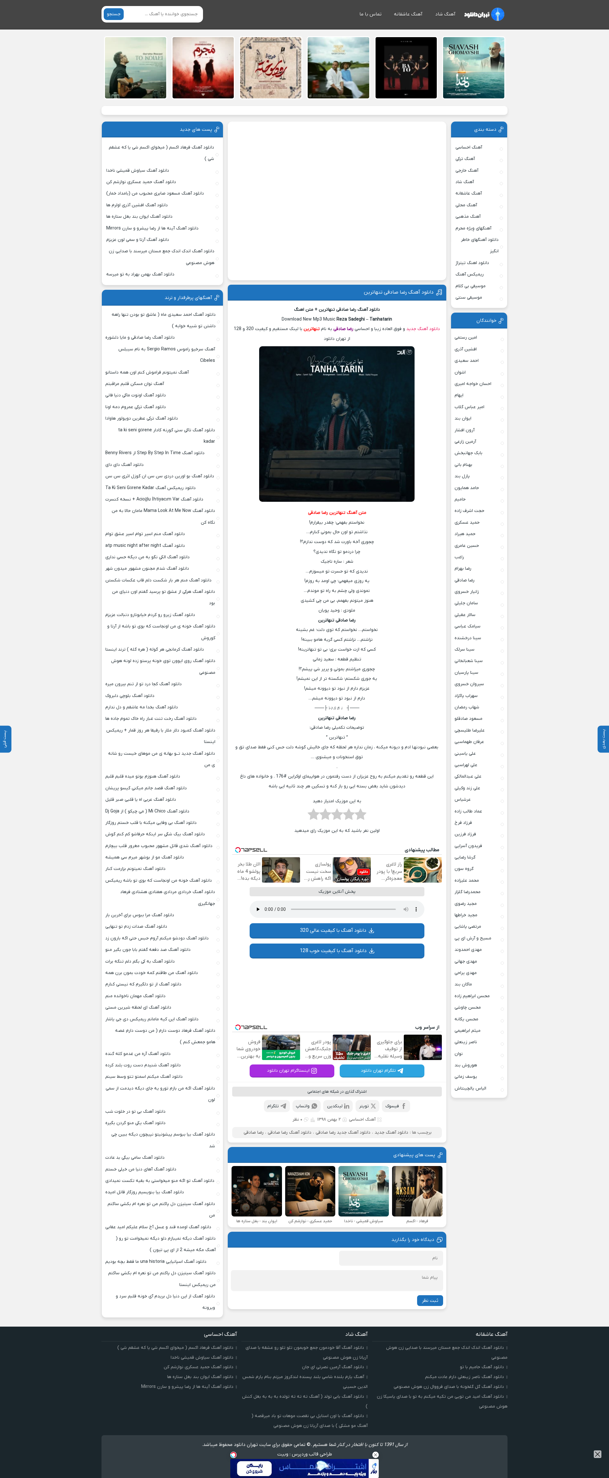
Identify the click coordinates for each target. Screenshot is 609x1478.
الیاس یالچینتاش (470, 1088)
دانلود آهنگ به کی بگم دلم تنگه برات (140, 961)
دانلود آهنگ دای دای (124, 465)
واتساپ (303, 1106)
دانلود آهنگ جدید (423, 329)
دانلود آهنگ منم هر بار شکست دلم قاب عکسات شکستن (158, 580)
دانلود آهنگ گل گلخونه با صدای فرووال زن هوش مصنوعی (449, 1387)
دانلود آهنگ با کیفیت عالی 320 (333, 930)
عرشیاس (463, 800)
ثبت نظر (430, 1300)
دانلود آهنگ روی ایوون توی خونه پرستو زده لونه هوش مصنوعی (163, 666)
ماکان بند (463, 984)
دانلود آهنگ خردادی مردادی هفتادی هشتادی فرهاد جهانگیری (167, 897)
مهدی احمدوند (468, 950)
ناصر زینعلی (466, 1042)
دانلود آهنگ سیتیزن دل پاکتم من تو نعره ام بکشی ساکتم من (161, 1209)
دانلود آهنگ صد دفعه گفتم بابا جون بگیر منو (148, 950)
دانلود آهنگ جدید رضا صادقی (343, 1133)
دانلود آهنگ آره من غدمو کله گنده (138, 1054)
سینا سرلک (465, 649)
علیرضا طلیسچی (470, 730)
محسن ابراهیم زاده (472, 996)
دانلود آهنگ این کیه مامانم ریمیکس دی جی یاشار (152, 1019)
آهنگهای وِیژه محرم (473, 228)
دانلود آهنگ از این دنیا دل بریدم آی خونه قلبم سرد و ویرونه (165, 1302)
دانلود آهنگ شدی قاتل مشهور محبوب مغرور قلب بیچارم (159, 846)
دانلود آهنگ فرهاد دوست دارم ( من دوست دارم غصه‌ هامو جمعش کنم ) (165, 1036)
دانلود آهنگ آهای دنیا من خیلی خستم (140, 1169)
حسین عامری (467, 546)
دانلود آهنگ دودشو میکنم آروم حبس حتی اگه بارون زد (157, 938)
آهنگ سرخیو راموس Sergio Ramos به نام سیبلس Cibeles (166, 355)
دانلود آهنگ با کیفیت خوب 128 (333, 951)
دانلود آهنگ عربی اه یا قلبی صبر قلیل (140, 800)
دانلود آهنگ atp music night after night (145, 546)
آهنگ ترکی (465, 159)
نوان (459, 1054)
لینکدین (335, 1106)
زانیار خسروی (467, 592)
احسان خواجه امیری (473, 384)
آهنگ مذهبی (468, 217)
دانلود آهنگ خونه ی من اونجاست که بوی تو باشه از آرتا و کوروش (161, 632)
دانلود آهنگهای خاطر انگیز (480, 245)
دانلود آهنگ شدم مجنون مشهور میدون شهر (147, 569)
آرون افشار (465, 430)
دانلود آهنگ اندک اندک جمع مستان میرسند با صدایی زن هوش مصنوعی (161, 257)
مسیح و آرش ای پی (473, 938)
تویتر (364, 1106)
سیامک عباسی (468, 626)
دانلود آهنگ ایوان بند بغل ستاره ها (139, 217)
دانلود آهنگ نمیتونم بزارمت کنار (135, 869)
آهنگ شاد (445, 14)
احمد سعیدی (467, 361)
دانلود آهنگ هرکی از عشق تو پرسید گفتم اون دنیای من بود (163, 597)
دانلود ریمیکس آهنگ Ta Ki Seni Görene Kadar (150, 488)
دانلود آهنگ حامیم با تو (482, 1367)
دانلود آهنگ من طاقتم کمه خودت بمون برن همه (151, 973)
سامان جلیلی (466, 603)
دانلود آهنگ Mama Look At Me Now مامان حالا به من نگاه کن (163, 516)
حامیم (460, 499)
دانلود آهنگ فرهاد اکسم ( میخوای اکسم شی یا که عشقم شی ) (161, 153)
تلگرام (273, 1106)
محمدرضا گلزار (468, 892)
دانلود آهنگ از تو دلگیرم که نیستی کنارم (143, 984)
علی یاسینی (465, 754)
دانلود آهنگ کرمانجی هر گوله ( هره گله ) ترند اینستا (154, 649)
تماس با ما (370, 14)
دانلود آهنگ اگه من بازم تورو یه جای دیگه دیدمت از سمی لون (160, 1094)
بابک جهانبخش (468, 453)
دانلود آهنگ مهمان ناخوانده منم (135, 996)
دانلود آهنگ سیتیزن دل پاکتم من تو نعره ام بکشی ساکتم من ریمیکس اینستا (161, 1279)
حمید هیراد (465, 534)
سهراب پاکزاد (466, 696)
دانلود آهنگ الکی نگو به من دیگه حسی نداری (147, 557)
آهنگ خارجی (466, 171)
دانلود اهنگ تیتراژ (472, 263)
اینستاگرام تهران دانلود (288, 1071)
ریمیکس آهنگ (469, 274)
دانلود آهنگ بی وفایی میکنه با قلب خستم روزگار (151, 823)
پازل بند (462, 476)
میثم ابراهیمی (468, 1031)
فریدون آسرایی (468, 846)
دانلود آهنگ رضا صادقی (289, 1133)
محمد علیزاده (467, 881)
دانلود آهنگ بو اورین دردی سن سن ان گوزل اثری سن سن (159, 476)
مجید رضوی (466, 904)
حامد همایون (467, 488)
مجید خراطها (466, 915)
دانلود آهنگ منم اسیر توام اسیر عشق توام (145, 534)
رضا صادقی (254, 1133)
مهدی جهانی (466, 961)
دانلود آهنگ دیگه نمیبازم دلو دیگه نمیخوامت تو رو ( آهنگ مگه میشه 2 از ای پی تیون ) (166, 1244)
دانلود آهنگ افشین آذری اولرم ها (137, 205)
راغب (459, 557)
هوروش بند (466, 1065)
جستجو (114, 14)
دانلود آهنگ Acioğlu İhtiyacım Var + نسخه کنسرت (154, 499)
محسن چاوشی (468, 1007)
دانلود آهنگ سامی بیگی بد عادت (135, 1158)
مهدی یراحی (466, 973)
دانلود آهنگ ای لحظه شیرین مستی (138, 1007)
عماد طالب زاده (468, 811)
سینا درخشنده (468, 638)
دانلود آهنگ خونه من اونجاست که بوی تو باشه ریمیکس (158, 881)
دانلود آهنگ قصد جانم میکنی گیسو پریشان (146, 788)
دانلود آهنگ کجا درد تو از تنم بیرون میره (143, 684)
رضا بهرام (463, 569)
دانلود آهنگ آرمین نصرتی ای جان (333, 1367)
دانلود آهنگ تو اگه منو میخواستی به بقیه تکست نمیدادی (159, 1181)
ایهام (459, 395)
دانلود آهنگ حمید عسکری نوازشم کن (141, 182)
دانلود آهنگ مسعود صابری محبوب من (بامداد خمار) (155, 193)
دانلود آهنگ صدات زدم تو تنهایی (136, 927)
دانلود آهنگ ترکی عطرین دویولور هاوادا (141, 418)
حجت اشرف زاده (469, 511)
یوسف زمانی (466, 1077)
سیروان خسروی (469, 684)
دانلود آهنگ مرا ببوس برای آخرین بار (139, 915)
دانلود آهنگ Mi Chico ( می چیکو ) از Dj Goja (147, 811)
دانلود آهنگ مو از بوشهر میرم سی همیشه (144, 857)
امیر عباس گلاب (469, 407)
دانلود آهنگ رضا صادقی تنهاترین (399, 292)
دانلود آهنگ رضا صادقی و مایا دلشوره (140, 338)
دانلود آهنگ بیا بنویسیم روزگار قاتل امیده (144, 1192)
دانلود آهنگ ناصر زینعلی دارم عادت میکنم (464, 1377)
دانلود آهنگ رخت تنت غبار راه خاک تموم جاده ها (151, 719)
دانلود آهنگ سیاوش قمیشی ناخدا (137, 171)
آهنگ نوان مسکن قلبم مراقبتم (134, 384)
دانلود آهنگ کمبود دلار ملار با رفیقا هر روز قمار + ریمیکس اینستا (160, 736)
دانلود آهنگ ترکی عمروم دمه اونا (135, 407)
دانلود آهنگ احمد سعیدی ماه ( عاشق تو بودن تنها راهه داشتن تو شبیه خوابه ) (163, 320)
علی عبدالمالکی (468, 776)
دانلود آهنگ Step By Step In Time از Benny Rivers (155, 453)
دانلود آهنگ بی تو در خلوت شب (135, 1112)
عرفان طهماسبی (469, 742)
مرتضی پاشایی (468, 927)
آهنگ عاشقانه (408, 14)
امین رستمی (466, 338)
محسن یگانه (466, 1019)
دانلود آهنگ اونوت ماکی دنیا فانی (135, 395)
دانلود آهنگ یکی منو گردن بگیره (135, 1123)
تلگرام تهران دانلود (378, 1071)
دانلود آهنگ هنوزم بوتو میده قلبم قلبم (142, 776)
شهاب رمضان (467, 707)
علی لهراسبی (466, 765)
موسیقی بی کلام (470, 286)
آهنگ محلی (466, 205)
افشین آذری (466, 349)
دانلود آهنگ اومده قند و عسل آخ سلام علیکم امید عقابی (158, 1227)
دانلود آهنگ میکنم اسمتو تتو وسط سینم (144, 1077)
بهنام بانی (463, 465)
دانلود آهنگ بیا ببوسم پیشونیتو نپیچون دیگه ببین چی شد (163, 1140)
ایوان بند (463, 418)
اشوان (460, 372)
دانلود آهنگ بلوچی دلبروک (129, 696)
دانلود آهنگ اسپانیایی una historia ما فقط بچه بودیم (155, 1262)
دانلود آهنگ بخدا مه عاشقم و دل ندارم (141, 707)
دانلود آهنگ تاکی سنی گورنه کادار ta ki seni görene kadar (166, 436)
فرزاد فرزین (465, 834)
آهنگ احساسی (362, 1120)
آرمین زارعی (465, 442)
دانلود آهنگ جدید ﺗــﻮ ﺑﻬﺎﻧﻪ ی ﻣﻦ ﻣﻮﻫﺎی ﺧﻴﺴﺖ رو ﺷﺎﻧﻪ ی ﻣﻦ (161, 759)
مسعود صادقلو (468, 719)
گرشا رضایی (465, 857)
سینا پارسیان (466, 673)
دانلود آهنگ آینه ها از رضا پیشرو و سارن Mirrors (152, 228)
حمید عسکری (467, 523)
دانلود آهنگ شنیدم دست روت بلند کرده (143, 1065)
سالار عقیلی (465, 615)
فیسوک (392, 1106)
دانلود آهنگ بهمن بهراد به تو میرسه (140, 274)
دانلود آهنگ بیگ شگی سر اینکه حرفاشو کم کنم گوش (155, 834)
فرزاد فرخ (463, 823)
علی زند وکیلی (467, 788)
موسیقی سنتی (468, 298)
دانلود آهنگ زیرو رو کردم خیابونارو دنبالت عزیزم (150, 615)
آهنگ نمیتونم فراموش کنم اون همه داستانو (147, 372)
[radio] (360, 816)
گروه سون (464, 869)
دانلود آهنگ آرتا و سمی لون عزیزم (137, 240)
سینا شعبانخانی (469, 661)
